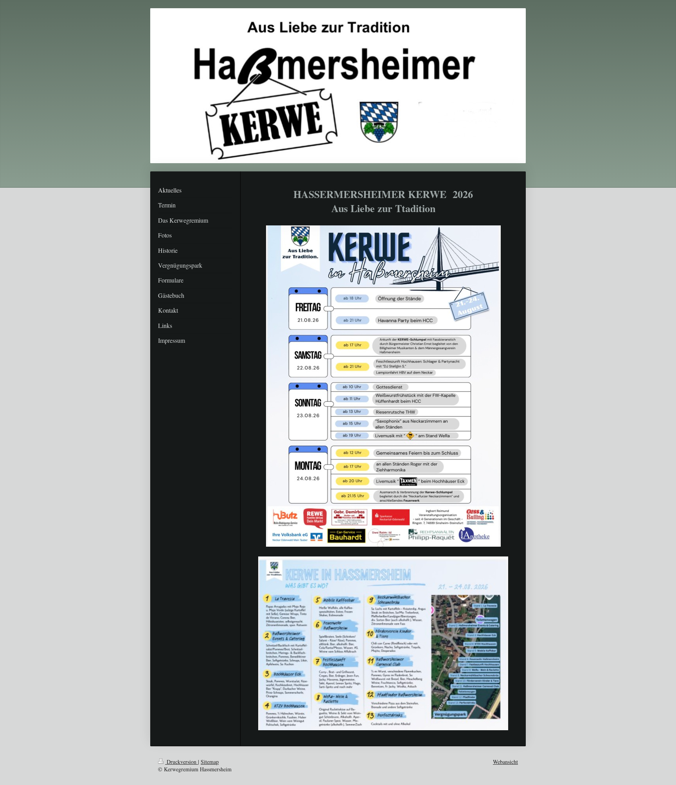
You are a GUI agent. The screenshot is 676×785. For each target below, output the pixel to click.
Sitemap (210, 761)
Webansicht (505, 761)
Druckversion (181, 761)
